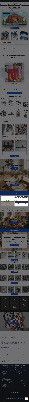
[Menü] (27, 397)
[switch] (26, 399)
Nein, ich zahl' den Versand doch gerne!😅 (21, 203)
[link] (21, 205)
